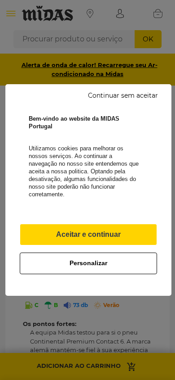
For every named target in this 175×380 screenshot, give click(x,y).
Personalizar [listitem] (88, 263)
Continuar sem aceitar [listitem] (123, 95)
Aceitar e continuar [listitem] (88, 234)
